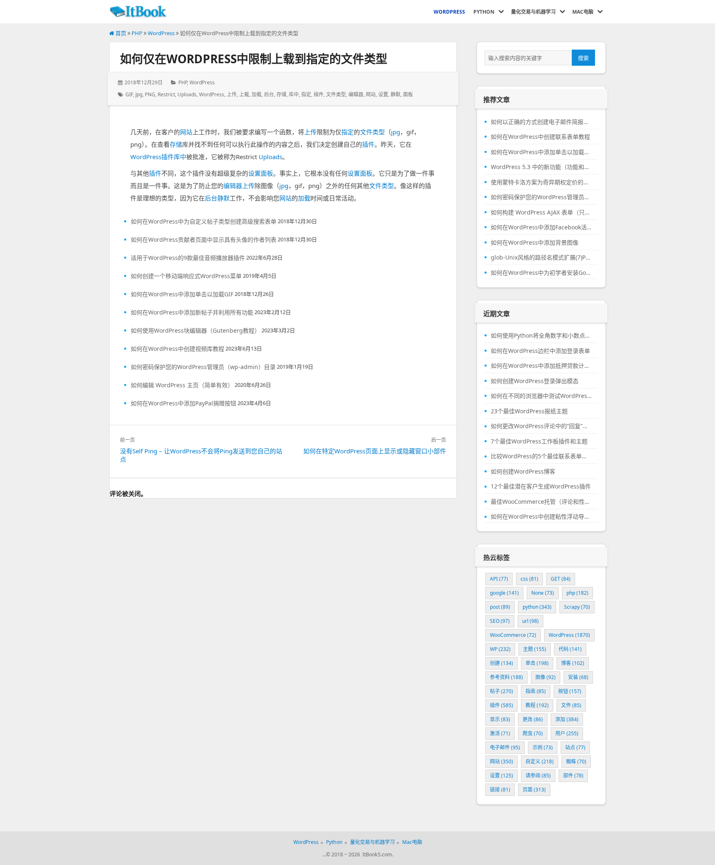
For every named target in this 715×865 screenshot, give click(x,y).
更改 (533, 719)
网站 (371, 94)
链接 (500, 789)
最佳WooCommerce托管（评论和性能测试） (541, 501)
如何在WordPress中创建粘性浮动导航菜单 (541, 516)
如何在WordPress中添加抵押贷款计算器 (541, 365)
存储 (281, 94)
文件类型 (336, 94)
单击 (537, 663)
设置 (383, 94)
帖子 (501, 691)
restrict (166, 94)
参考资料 (506, 677)
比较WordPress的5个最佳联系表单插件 (541, 456)
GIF (129, 94)
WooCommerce (513, 635)
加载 (257, 94)
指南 (535, 691)
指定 (306, 94)
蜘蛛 (576, 761)
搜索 (583, 58)
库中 (294, 94)
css (529, 578)
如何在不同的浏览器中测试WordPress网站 (541, 396)
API (499, 578)
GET (561, 578)
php (577, 592)
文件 (571, 705)
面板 (408, 94)
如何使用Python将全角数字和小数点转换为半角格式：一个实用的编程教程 (541, 335)
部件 (573, 775)
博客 (572, 663)
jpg (138, 94)
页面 (534, 789)
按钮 (569, 691)
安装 (578, 677)
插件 (319, 94)
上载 (244, 94)
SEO (500, 620)
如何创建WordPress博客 (523, 471)
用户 (566, 733)
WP (500, 649)
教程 (537, 705)
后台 (269, 94)
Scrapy (577, 606)
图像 (545, 677)
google (504, 592)
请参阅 (538, 775)
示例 (543, 747)
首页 (120, 33)
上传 (232, 94)
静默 (396, 94)
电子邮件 (505, 747)
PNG (150, 94)
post (500, 606)
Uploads (187, 94)
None (542, 592)
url (530, 620)
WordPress (161, 33)
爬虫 (533, 733)
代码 (570, 649)
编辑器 (355, 94)
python (537, 606)
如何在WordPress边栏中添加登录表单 (540, 351)
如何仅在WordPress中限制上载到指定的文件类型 (253, 59)
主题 (534, 649)
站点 (575, 747)
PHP (137, 33)
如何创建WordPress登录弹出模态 (534, 381)
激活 (500, 733)
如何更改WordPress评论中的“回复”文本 (541, 426)
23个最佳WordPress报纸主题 (529, 411)
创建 (501, 663)
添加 (566, 719)
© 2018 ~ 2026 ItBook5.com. (359, 854)
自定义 (539, 761)
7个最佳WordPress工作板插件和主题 (539, 441)
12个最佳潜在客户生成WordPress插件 (541, 486)
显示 (500, 719)
